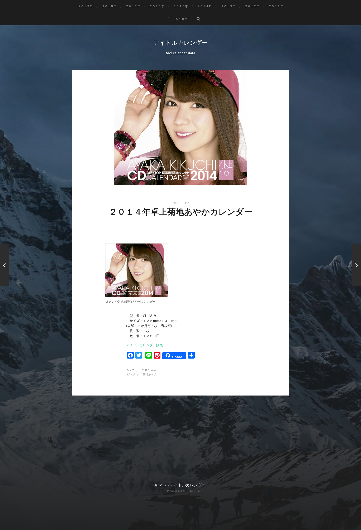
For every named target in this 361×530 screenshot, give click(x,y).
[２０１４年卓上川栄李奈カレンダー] (356, 265)
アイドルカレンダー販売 (144, 345)
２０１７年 (133, 6)
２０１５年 (180, 6)
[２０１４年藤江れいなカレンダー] (4, 265)
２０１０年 (180, 19)
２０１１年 (275, 6)
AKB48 (133, 374)
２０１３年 (228, 6)
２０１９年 (85, 6)
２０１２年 (252, 6)
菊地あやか (150, 374)
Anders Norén (189, 491)
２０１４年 (204, 6)
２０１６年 (156, 6)
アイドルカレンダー (180, 42)
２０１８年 (109, 6)
